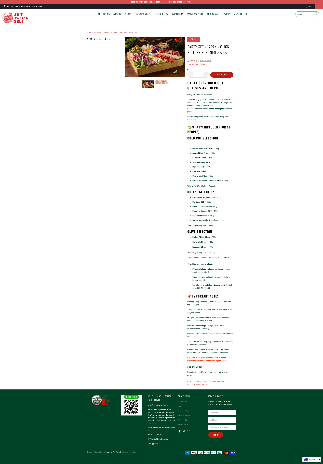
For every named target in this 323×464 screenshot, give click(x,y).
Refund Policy (183, 424)
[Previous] (127, 57)
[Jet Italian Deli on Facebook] (4, 6)
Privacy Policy (183, 420)
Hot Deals (107, 14)
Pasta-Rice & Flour (195, 14)
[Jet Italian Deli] (27, 18)
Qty (189, 69)
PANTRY (227, 14)
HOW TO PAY (182, 402)
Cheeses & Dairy (162, 14)
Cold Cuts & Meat (143, 14)
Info (246, 14)
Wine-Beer (238, 14)
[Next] (182, 57)
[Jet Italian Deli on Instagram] (8, 6)
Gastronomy (177, 14)
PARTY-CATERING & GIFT (197, 384)
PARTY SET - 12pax (224, 381)
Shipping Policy (183, 411)
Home (99, 14)
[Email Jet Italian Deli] (12, 6)
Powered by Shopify (129, 452)
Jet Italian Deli (98, 452)
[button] (311, 459)
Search (180, 406)
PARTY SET (211, 381)
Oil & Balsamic (213, 14)
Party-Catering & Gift (122, 14)
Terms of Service (184, 415)
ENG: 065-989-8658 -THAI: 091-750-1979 (29, 6)
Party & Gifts (202, 381)
